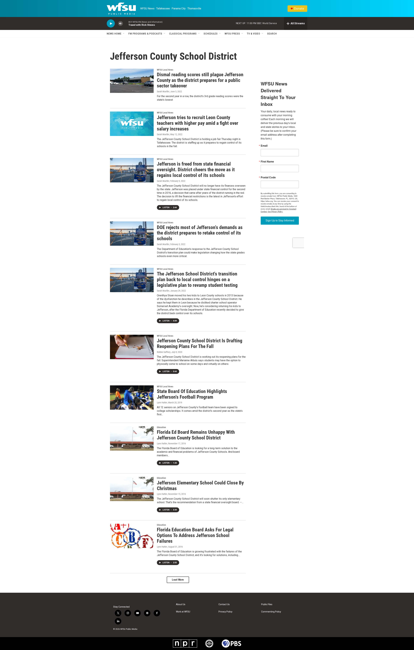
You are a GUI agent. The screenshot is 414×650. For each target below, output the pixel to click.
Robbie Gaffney (163, 352)
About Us (180, 604)
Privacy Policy (225, 612)
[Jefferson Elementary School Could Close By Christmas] (132, 489)
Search (272, 33)
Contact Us (224, 604)
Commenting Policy (271, 612)
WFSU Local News (165, 69)
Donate (299, 8)
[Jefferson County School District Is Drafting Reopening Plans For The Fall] (132, 347)
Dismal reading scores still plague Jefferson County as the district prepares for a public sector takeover (200, 80)
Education (161, 427)
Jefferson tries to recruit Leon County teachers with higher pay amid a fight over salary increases (197, 123)
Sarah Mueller (163, 91)
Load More (178, 579)
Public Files (266, 604)
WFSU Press (232, 33)
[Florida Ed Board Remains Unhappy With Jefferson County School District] (132, 438)
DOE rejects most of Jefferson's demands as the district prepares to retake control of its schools (200, 232)
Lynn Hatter (162, 402)
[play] (110, 23)
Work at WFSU (183, 612)
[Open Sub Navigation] (124, 33)
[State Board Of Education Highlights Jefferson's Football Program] (132, 397)
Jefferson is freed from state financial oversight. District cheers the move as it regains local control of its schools (196, 169)
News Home (114, 33)
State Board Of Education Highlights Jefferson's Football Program (192, 394)
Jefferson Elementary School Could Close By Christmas (200, 485)
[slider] (125, 23)
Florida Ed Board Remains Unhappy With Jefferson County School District (196, 435)
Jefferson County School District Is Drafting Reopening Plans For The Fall (199, 343)
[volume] (120, 23)
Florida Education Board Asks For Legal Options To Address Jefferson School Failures (195, 535)
